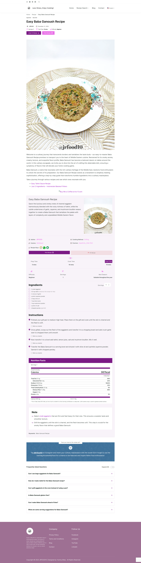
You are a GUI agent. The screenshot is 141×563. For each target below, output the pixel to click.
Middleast (40, 243)
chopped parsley (38, 308)
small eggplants (45, 416)
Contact (101, 8)
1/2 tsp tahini (43, 291)
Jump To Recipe (32, 33)
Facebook (75, 535)
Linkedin (74, 547)
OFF (113, 467)
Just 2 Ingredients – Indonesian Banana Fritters (49, 186)
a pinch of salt (35, 305)
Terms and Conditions (56, 539)
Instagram (75, 539)
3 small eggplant (36, 289)
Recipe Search (82, 8)
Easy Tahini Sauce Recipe (40, 184)
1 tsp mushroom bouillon (38, 303)
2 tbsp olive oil (35, 298)
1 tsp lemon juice (36, 301)
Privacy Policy (54, 535)
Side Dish (35, 17)
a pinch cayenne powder (38, 296)
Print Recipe (47, 33)
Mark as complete (37, 326)
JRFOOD (31, 26)
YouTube (74, 543)
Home (71, 8)
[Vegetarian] (47, 247)
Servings (101, 285)
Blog (93, 8)
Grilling (86, 239)
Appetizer (28, 17)
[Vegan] (44, 247)
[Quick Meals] (41, 247)
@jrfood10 (38, 453)
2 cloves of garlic (36, 294)
